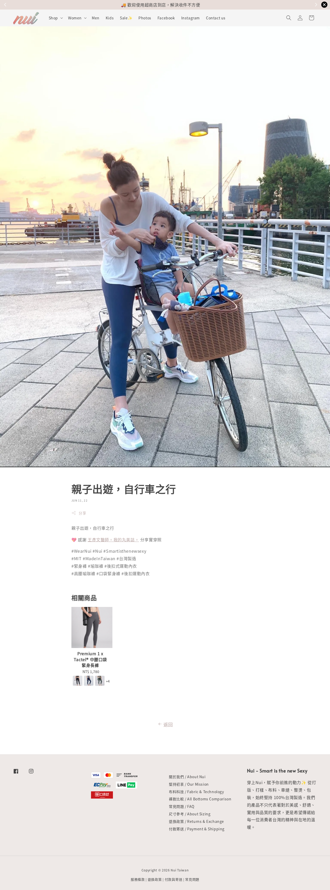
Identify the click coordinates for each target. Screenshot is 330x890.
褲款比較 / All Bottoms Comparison (200, 798)
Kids (110, 17)
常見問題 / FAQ (181, 806)
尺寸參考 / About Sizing (189, 813)
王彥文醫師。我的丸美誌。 (113, 539)
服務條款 (138, 879)
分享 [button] (82, 513)
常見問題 (192, 879)
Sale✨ (126, 17)
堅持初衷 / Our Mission (189, 784)
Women (75, 17)
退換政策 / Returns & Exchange (196, 821)
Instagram (190, 17)
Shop (53, 17)
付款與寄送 (174, 879)
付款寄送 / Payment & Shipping (197, 828)
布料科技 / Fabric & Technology (196, 791)
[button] (288, 18)
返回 (168, 724)
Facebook (166, 17)
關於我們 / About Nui (187, 776)
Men (96, 17)
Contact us (216, 17)
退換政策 (155, 879)
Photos (144, 17)
